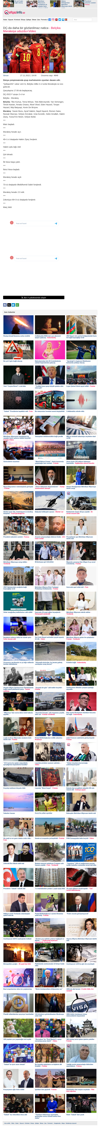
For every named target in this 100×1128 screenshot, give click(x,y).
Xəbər (5, 19)
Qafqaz (28, 19)
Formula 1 (44, 19)
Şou (38, 19)
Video (12, 1123)
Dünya (23, 19)
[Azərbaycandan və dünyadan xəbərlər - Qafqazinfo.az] (14, 12)
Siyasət (10, 19)
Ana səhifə (7, 1123)
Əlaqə (63, 1123)
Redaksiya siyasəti (71, 1123)
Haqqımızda (57, 1123)
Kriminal (17, 19)
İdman (34, 19)
